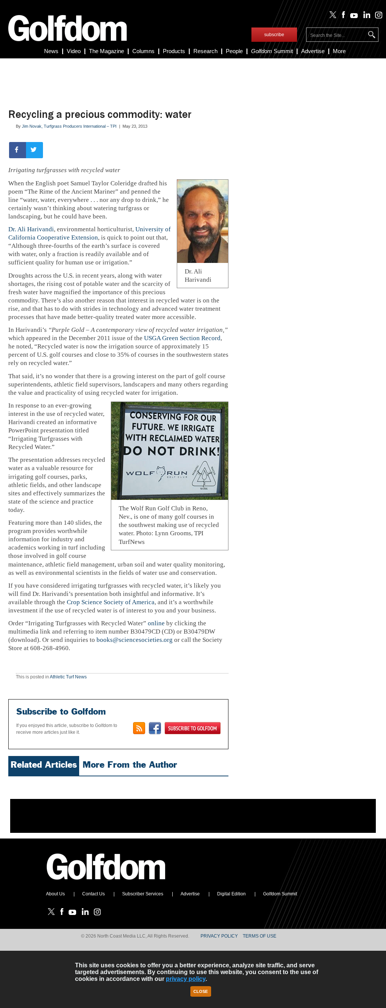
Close (200, 991)
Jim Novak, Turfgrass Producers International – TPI (69, 126)
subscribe (274, 34)
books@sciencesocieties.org (134, 639)
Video (74, 51)
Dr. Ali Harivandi (31, 229)
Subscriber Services (142, 894)
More (339, 51)
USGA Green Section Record (182, 338)
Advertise (313, 51)
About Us (55, 894)
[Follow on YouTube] (352, 16)
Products (174, 51)
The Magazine (106, 51)
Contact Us (93, 894)
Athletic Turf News (68, 677)
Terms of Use (259, 936)
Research (205, 51)
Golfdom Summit (280, 894)
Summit (272, 51)
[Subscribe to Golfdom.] (193, 728)
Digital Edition (231, 894)
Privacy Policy (219, 936)
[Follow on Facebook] (341, 16)
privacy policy (185, 979)
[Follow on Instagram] (376, 16)
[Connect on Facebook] (155, 728)
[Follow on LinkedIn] (365, 16)
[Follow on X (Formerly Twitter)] (331, 16)
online (156, 623)
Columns (143, 51)
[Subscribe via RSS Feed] (139, 728)
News (51, 51)
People (234, 51)
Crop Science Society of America (111, 602)
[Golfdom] (106, 883)
